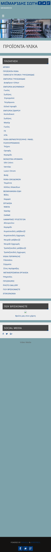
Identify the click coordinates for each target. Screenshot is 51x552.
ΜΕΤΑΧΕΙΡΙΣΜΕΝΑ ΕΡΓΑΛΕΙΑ (15, 272)
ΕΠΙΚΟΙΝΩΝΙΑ (9, 293)
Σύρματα (7, 264)
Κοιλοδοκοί (9, 114)
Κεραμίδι (8, 155)
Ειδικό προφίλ (10, 106)
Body (6, 175)
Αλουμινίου (9, 223)
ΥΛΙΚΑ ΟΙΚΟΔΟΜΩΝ (12, 179)
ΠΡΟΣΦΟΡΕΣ (8, 281)
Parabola (25, 542)
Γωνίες (7, 90)
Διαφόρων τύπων (11, 82)
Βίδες (6, 195)
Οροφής (7, 150)
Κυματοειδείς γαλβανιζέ (14, 231)
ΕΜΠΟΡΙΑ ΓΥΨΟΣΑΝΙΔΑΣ (14, 79)
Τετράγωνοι (9, 102)
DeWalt (7, 215)
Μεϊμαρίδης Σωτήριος (23, 3)
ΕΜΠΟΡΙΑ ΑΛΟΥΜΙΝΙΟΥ (13, 86)
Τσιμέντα (8, 183)
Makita (7, 207)
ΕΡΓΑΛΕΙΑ (7, 203)
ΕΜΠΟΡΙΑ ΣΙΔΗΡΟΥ (11, 110)
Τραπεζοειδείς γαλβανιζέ (15, 248)
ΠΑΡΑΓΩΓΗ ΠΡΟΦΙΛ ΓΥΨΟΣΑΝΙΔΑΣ (18, 74)
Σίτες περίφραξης (11, 268)
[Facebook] (40, 3)
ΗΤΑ (5, 135)
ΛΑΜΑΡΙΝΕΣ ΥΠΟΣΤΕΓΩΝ (14, 219)
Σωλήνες (7, 94)
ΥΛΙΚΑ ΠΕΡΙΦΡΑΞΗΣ (11, 256)
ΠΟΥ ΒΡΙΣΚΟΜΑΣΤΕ (11, 289)
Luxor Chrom (10, 171)
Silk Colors (8, 162)
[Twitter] (44, 3)
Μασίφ (7, 122)
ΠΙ (5, 131)
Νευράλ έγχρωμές (12, 244)
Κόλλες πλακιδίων (12, 187)
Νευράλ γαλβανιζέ (12, 239)
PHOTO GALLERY (10, 285)
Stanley (7, 211)
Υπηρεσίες (7, 276)
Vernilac (7, 166)
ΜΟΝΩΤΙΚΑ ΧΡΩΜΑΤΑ (12, 159)
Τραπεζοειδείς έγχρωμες (15, 252)
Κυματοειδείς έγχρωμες (14, 235)
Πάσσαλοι (7, 260)
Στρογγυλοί (9, 98)
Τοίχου (7, 146)
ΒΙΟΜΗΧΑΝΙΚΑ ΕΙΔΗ (12, 191)
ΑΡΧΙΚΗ (6, 67)
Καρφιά (7, 199)
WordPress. (35, 542)
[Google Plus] (48, 3)
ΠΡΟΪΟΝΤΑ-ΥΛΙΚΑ (10, 71)
